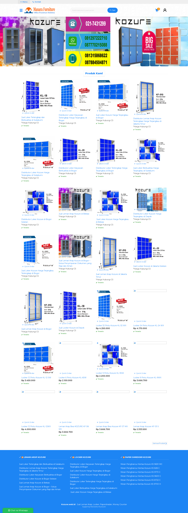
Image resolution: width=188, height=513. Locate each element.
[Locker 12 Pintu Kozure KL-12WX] (38, 407)
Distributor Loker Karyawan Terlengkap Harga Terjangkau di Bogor (73, 118)
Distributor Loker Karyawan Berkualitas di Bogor (40, 475)
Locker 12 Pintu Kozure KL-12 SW (36, 377)
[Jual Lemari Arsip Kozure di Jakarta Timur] (112, 253)
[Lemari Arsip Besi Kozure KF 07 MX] (112, 407)
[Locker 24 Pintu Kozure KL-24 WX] (150, 306)
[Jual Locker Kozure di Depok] (75, 307)
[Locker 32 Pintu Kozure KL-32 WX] (112, 306)
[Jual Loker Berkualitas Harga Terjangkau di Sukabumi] (150, 151)
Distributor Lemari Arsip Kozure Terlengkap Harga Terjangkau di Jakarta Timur (147, 121)
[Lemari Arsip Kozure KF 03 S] (150, 407)
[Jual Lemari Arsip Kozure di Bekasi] (75, 199)
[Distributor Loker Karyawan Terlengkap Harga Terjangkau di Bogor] (75, 95)
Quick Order (29, 113)
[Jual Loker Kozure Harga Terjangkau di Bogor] (112, 95)
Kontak (37, 2)
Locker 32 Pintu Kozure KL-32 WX (111, 325)
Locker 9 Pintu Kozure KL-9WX (147, 377)
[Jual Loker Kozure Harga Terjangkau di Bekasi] (112, 202)
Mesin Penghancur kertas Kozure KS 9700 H (141, 484)
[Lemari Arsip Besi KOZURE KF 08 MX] (75, 407)
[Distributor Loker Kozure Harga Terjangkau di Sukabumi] (38, 153)
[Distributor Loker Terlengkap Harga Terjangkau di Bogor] (112, 151)
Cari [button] (113, 10)
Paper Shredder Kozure (138, 457)
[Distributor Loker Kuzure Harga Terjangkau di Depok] (150, 199)
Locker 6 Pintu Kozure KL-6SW (72, 377)
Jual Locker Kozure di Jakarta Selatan (149, 266)
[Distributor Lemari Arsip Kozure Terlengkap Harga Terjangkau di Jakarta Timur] (150, 97)
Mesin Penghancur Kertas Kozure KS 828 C (140, 468)
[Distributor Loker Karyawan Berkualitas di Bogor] (75, 151)
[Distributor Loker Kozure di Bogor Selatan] (38, 202)
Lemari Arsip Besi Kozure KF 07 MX (112, 426)
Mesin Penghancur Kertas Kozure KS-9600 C (141, 476)
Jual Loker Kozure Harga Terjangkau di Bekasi (90, 492)
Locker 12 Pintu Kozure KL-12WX (36, 426)
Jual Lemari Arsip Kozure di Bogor (36, 329)
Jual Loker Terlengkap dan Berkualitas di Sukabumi (41, 464)
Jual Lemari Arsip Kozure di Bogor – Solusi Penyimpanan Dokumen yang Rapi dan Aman (75, 263)
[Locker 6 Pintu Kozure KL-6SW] (75, 358)
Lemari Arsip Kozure (35, 457)
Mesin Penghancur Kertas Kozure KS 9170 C (140, 472)
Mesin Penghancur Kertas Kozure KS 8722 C (141, 480)
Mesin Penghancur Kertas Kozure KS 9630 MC (141, 464)
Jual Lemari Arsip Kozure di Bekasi (74, 214)
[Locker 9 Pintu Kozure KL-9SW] (112, 356)
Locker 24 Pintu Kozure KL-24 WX (148, 325)
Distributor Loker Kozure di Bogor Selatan (38, 479)
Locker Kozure (83, 457)
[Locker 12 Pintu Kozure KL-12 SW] (38, 358)
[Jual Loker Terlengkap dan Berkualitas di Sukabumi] (38, 97)
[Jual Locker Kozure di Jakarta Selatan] (150, 249)
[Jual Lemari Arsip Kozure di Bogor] (38, 308)
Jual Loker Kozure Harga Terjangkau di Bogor (90, 471)
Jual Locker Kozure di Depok (71, 328)
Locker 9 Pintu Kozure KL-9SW (110, 373)
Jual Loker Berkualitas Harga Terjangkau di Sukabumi (93, 488)
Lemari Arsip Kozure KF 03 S (146, 426)
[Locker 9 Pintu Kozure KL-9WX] (150, 358)
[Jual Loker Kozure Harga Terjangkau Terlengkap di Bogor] (38, 251)
